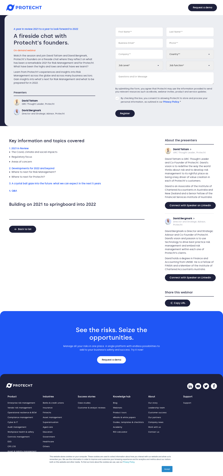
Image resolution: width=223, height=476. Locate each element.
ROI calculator (120, 432)
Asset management (52, 417)
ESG (10, 441)
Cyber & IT (13, 422)
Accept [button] (167, 469)
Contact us (153, 432)
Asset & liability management (22, 451)
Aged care (48, 427)
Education (47, 432)
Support (187, 403)
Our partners (154, 417)
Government (49, 437)
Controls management (19, 437)
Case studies (84, 403)
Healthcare (48, 441)
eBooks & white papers (124, 417)
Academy (117, 427)
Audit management (17, 427)
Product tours (120, 412)
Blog (115, 403)
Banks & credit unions (53, 403)
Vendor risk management (20, 408)
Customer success (157, 412)
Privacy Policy (128, 462)
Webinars (117, 408)
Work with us (154, 427)
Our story (152, 403)
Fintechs (47, 412)
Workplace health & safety (21, 432)
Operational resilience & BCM (22, 412)
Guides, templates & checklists (128, 422)
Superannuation (50, 422)
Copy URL (180, 303)
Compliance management (20, 417)
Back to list (24, 229)
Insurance (47, 408)
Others (46, 446)
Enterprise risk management (21, 403)
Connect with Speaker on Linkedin (190, 205)
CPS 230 (12, 446)
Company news (155, 422)
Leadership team (156, 408)
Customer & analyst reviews (91, 408)
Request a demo (202, 7)
